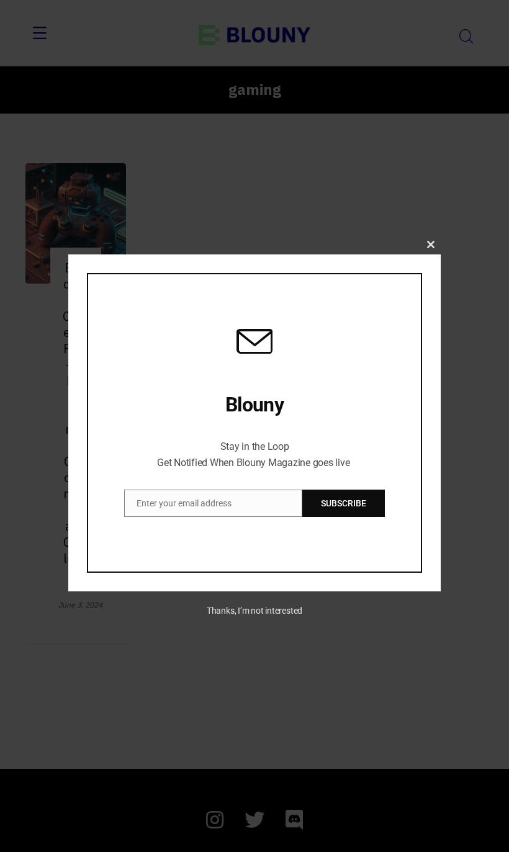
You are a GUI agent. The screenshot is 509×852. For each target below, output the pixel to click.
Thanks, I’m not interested (254, 611)
